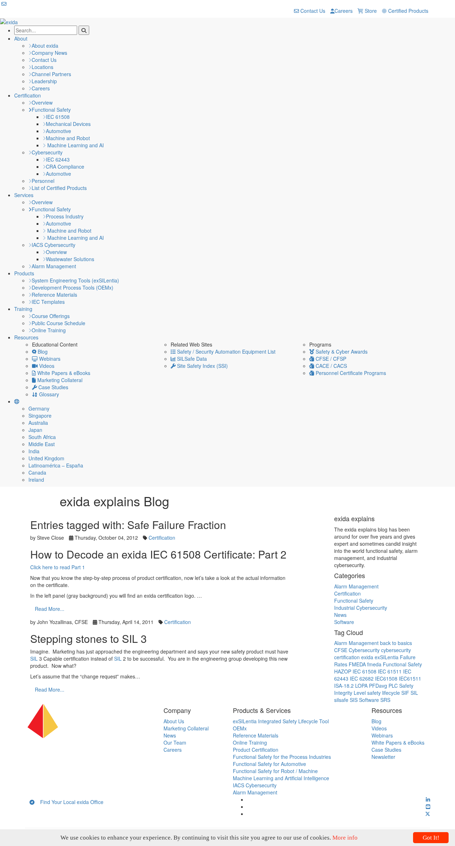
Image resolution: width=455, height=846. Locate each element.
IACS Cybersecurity (53, 244)
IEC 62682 (362, 678)
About (20, 38)
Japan (35, 429)
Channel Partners (51, 74)
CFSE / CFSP (330, 358)
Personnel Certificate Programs (350, 372)
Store (370, 10)
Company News (49, 52)
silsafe (341, 699)
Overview (42, 102)
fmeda (374, 664)
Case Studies (52, 387)
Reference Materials (54, 294)
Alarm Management (54, 266)
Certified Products (407, 10)
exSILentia (386, 657)
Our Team (175, 742)
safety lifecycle (383, 692)
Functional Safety (51, 109)
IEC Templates (48, 301)
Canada (37, 472)
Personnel (43, 180)
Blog (42, 351)
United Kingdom (46, 458)
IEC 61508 (58, 116)
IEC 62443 (58, 159)
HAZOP (342, 671)
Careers (343, 10)
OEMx (240, 728)
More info (345, 837)
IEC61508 (386, 678)
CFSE (340, 650)
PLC (393, 685)
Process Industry (65, 216)
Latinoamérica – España (55, 465)
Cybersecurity (47, 152)
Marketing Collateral (59, 380)
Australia (38, 422)
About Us (174, 721)
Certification (27, 95)
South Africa (42, 436)
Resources (26, 337)
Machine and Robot (68, 138)
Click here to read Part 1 (57, 567)
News (340, 614)
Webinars (49, 358)
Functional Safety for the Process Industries (282, 756)
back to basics (396, 642)
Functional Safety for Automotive (269, 763)
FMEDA (357, 664)
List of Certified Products (59, 187)
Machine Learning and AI (75, 145)
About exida (45, 45)
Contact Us (312, 10)
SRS (385, 699)
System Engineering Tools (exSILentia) (75, 280)
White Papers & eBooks (63, 372)
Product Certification (255, 749)
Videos (46, 365)
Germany (38, 408)
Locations (42, 66)
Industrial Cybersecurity (360, 607)
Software (344, 621)
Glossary (48, 394)
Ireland (36, 479)
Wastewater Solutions (70, 259)
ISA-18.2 (344, 685)
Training (23, 308)
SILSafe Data (191, 358)
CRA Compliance (65, 166)
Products (24, 273)
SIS (354, 699)
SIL (34, 658)
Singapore (40, 415)
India (33, 451)
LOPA (361, 685)
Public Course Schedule (58, 323)
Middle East (41, 444)
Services (23, 195)
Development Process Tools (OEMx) (72, 287)
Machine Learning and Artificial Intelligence (281, 778)
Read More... (49, 608)
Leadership (44, 81)
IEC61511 (410, 678)
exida (367, 657)
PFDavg (378, 685)
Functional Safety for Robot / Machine (275, 770)
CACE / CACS (330, 365)
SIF (405, 692)
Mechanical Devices (68, 123)
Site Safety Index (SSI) (202, 365)
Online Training (49, 330)
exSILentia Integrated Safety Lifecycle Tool (281, 721)
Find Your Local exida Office (68, 801)
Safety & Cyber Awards (341, 351)
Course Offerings (51, 315)
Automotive (58, 130)
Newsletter (383, 756)
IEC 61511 (390, 671)
